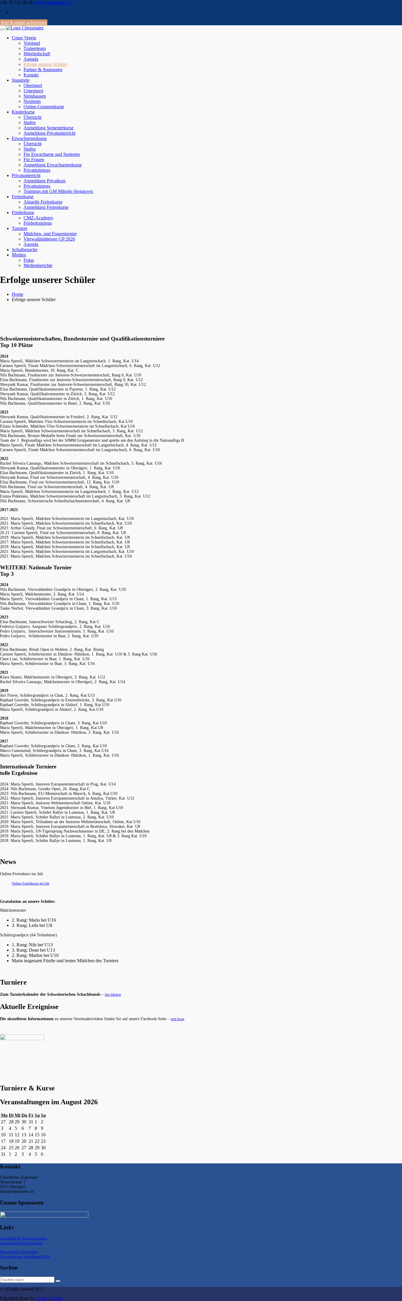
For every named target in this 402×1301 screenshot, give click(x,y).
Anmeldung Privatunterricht (49, 133)
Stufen (30, 122)
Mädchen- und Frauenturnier (50, 233)
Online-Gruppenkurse (44, 106)
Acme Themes (49, 1298)
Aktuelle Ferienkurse (43, 201)
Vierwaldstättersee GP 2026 (49, 238)
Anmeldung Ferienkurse (46, 207)
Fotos (29, 260)
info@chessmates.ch (52, 2)
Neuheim (32, 101)
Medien (19, 254)
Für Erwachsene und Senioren (52, 154)
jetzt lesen (177, 1019)
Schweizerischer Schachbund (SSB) (25, 1257)
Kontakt (31, 74)
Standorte (20, 80)
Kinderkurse (23, 111)
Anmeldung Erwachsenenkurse (53, 164)
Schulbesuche (24, 249)
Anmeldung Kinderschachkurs (21, 1243)
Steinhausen (35, 96)
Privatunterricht (26, 175)
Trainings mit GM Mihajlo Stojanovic (58, 191)
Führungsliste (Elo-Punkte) (19, 1252)
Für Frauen (34, 159)
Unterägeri (33, 90)
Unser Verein (24, 37)
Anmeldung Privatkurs (45, 180)
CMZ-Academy (38, 217)
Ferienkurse (23, 196)
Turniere (19, 228)
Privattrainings (37, 170)
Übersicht (32, 117)
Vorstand (32, 43)
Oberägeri (33, 85)
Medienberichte (38, 265)
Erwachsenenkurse (29, 138)
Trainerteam (35, 48)
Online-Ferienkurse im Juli (30, 883)
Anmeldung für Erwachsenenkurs (23, 1238)
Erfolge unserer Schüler (45, 64)
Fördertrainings (38, 223)
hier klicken (113, 995)
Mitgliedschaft (37, 53)
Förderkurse (23, 212)
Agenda (31, 58)
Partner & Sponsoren (43, 69)
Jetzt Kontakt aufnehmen (24, 22)
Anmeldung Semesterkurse (49, 127)
